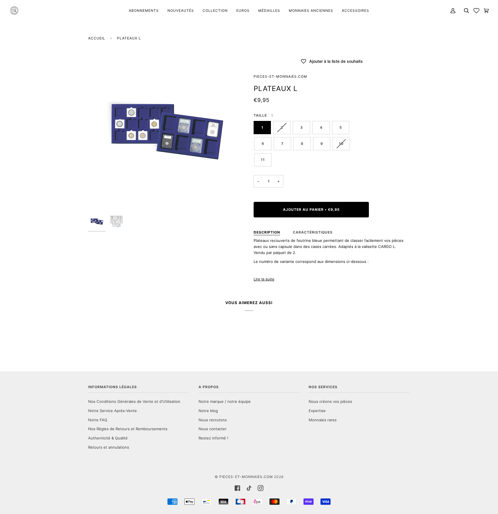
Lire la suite (264, 279)
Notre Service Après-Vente (112, 410)
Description (267, 232)
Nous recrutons (213, 420)
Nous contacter (213, 428)
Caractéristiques (313, 232)
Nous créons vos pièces (330, 401)
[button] (476, 10)
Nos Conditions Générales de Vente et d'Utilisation (134, 401)
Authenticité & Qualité (108, 438)
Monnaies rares (323, 420)
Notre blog (208, 410)
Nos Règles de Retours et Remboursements (127, 428)
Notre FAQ (97, 420)
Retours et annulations (108, 447)
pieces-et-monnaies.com (280, 76)
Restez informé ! (213, 438)
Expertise (317, 410)
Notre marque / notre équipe (225, 401)
